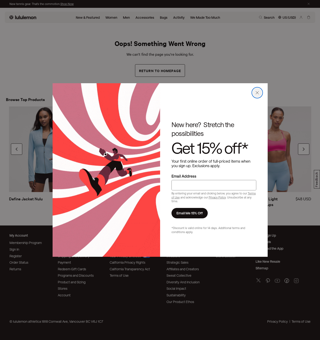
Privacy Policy (217, 197)
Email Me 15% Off (189, 213)
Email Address (183, 176)
